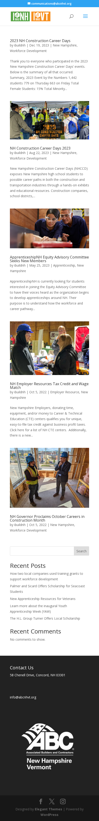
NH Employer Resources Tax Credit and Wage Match (49, 385)
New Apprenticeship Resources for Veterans (43, 599)
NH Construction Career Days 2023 (40, 148)
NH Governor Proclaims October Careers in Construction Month (47, 518)
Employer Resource (64, 392)
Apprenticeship (64, 265)
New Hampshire (65, 45)
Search (81, 551)
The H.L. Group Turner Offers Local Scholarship (45, 618)
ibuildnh (20, 45)
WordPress (49, 814)
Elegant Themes (48, 809)
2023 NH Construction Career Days (40, 40)
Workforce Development (28, 51)
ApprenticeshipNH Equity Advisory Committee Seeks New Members (49, 259)
